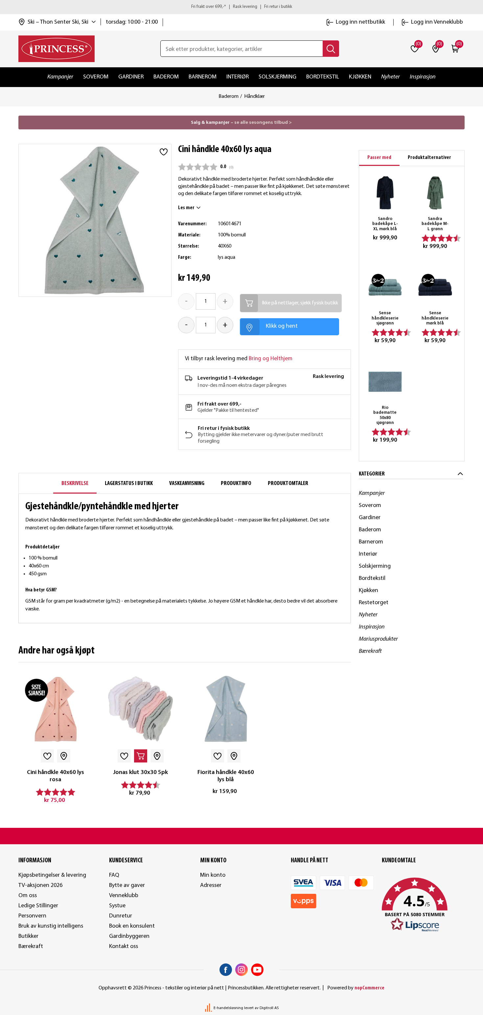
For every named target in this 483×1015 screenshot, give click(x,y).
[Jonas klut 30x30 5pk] (140, 709)
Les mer (186, 207)
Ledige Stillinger (38, 906)
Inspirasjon (423, 77)
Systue (117, 906)
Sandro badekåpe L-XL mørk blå (385, 224)
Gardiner (131, 77)
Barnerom (203, 77)
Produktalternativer (429, 157)
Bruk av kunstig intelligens (50, 926)
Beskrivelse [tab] (74, 483)
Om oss (27, 896)
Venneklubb (123, 896)
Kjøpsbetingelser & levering (52, 875)
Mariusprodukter (378, 639)
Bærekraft (370, 651)
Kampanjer (60, 77)
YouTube (257, 969)
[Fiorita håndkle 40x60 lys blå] (225, 709)
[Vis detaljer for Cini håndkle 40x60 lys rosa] (55, 709)
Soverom (95, 77)
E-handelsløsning (228, 1008)
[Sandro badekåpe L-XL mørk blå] (385, 193)
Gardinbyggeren (129, 936)
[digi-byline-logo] (209, 1008)
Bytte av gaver (127, 885)
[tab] (379, 158)
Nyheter (390, 77)
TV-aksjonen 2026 (40, 885)
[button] (423, 905)
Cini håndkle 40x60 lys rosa (55, 776)
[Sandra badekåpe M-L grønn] (435, 193)
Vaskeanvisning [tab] (186, 483)
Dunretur (120, 916)
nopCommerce (369, 988)
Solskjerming (277, 77)
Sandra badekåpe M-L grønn (435, 224)
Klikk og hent (282, 326)
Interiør (237, 77)
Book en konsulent (132, 926)
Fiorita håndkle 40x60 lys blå (225, 776)
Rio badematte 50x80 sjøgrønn (385, 415)
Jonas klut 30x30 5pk (140, 772)
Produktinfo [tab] (236, 483)
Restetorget (373, 603)
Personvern (32, 916)
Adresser (210, 885)
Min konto (212, 875)
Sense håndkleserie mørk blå (435, 318)
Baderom (166, 77)
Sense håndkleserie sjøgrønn (385, 318)
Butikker (28, 936)
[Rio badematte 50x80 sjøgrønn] (385, 382)
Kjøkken (360, 77)
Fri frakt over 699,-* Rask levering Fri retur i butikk (241, 7)
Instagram (241, 969)
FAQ (114, 875)
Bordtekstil (322, 77)
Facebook (225, 969)
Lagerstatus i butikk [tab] (129, 483)
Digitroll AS (269, 1008)
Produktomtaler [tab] (288, 483)
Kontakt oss (123, 946)
